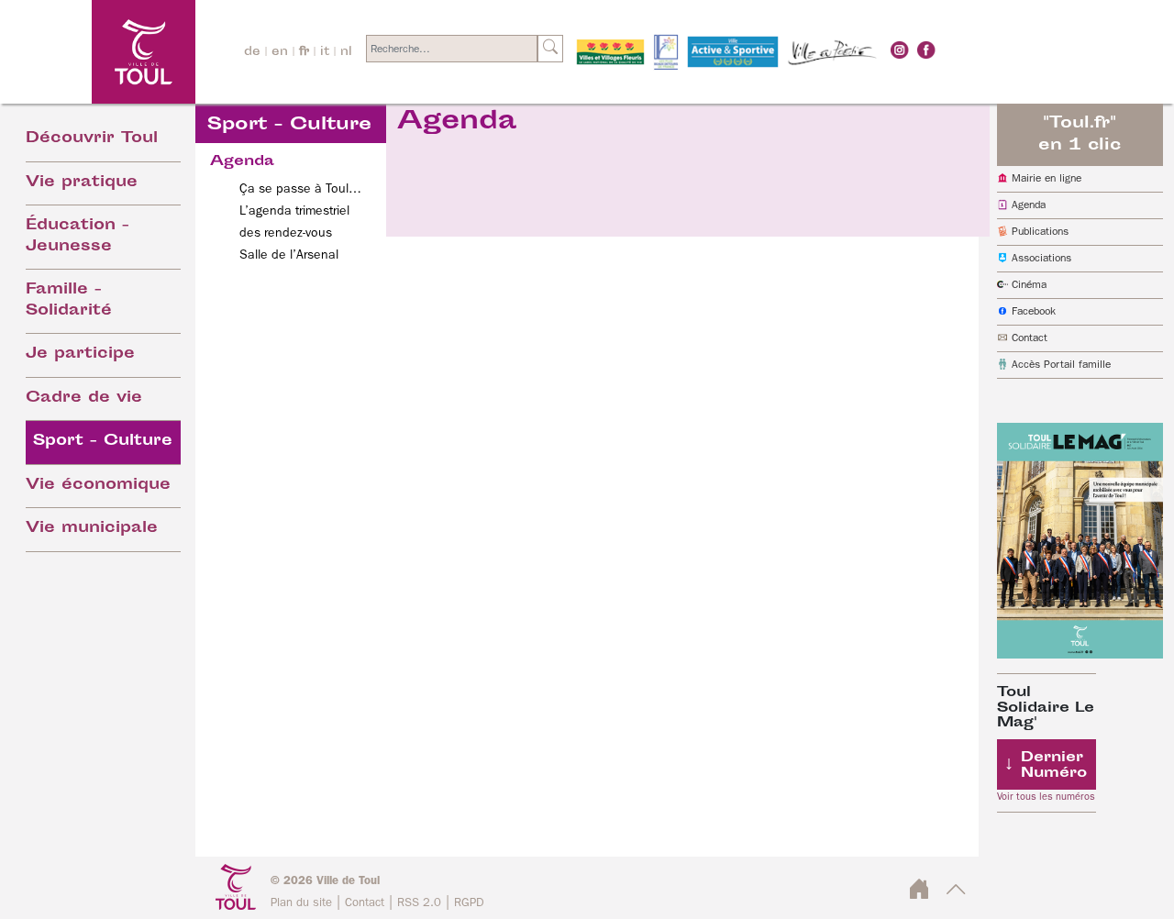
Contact (1029, 338)
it (324, 52)
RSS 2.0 (419, 903)
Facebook (1034, 311)
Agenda (1029, 205)
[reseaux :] (900, 49)
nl (346, 52)
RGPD (469, 903)
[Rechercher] (550, 48)
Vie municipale (92, 528)
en (279, 52)
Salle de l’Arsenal (288, 254)
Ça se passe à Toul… (300, 188)
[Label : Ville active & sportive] (733, 52)
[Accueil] (97, 52)
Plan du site (301, 903)
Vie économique (98, 485)
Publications (1040, 232)
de (252, 52)
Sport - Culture (102, 441)
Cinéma (1029, 285)
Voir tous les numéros (1046, 797)
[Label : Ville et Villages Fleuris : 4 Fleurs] (610, 52)
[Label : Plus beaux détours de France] (666, 52)
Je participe (80, 354)
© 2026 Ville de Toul (325, 881)
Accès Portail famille (1061, 365)
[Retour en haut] (956, 894)
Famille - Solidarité (69, 301)
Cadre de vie (84, 398)
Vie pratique (82, 183)
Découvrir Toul (92, 138)
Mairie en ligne (1046, 178)
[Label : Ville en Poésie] (833, 52)
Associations (1041, 258)
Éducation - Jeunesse (77, 237)
